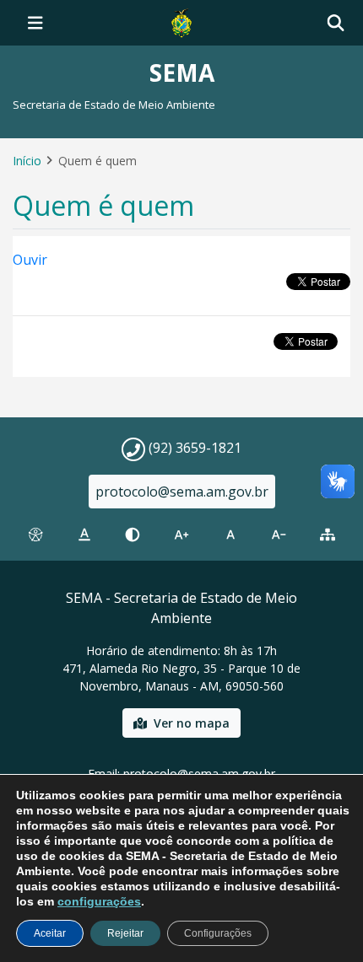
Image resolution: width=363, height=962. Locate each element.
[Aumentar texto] (181, 534)
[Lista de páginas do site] (327, 534)
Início (27, 161)
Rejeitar (125, 933)
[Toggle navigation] (35, 23)
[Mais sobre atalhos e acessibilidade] (35, 534)
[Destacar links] (84, 534)
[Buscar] (335, 23)
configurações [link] (99, 901)
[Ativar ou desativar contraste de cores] (132, 534)
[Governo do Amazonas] (181, 21)
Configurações (218, 933)
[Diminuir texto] (279, 534)
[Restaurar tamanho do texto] (230, 534)
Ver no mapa (192, 723)
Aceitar (50, 933)
